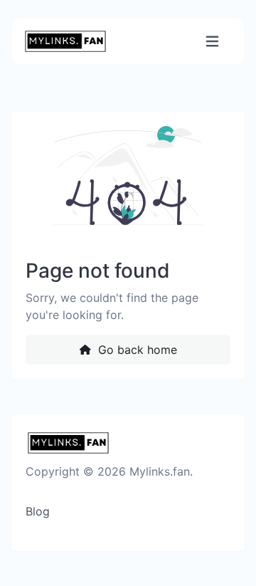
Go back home (136, 349)
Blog (38, 511)
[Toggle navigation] (212, 42)
